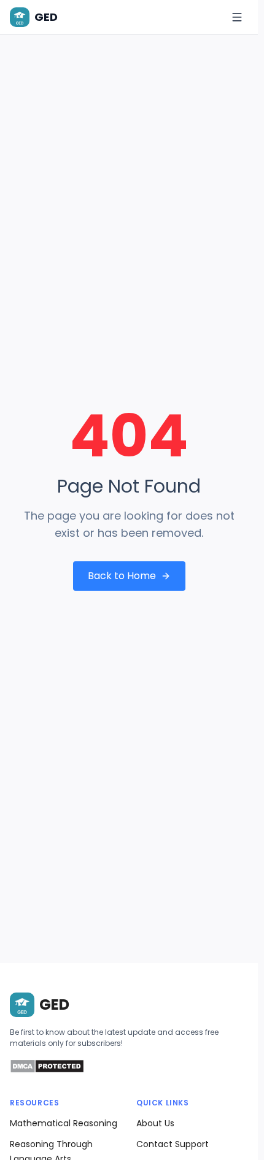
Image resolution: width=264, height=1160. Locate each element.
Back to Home (122, 576)
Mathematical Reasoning (63, 1123)
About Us (155, 1123)
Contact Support (172, 1144)
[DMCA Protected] (47, 1070)
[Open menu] (237, 17)
